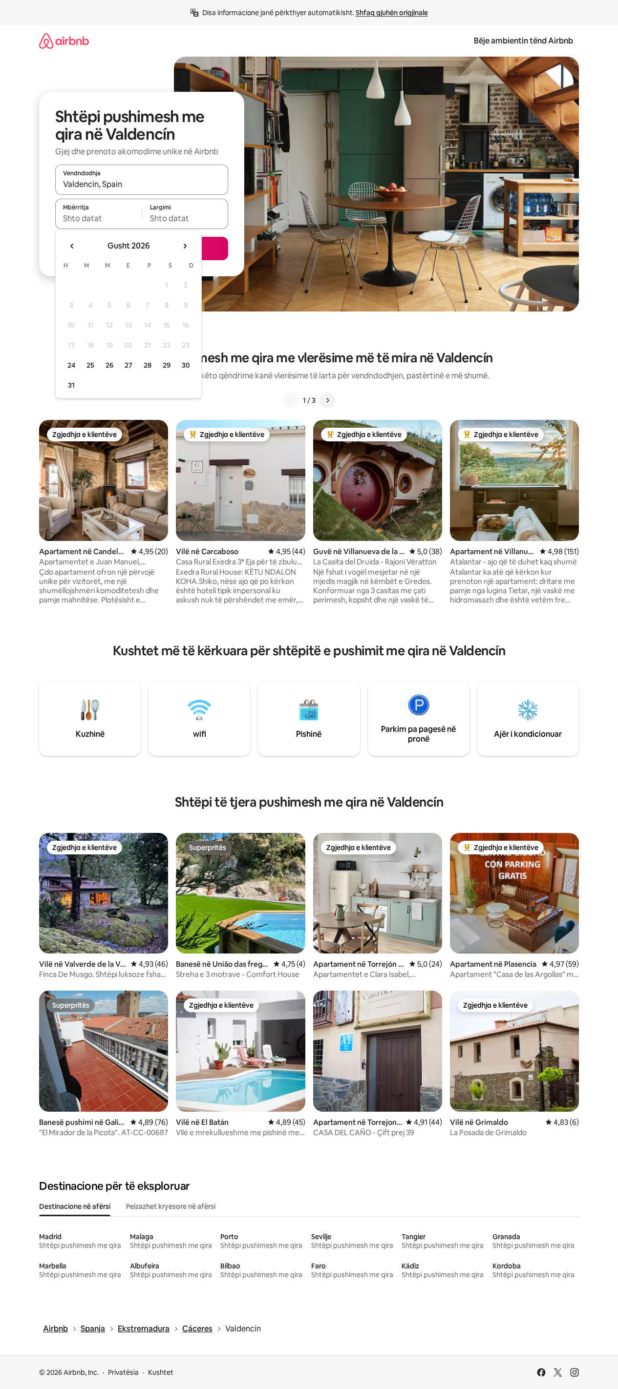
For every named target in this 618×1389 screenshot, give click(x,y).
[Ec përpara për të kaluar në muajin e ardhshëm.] (185, 246)
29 (166, 365)
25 (90, 365)
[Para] (327, 400)
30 (186, 365)
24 (71, 365)
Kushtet (160, 1372)
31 (71, 385)
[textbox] (98, 218)
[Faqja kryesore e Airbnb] (64, 40)
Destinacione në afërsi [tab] (74, 1206)
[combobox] (141, 184)
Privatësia (123, 1372)
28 (147, 365)
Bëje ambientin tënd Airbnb (523, 41)
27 (128, 365)
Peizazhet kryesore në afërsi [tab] (170, 1206)
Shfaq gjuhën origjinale (392, 12)
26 (109, 365)
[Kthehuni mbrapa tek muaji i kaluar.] (72, 246)
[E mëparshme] (291, 400)
